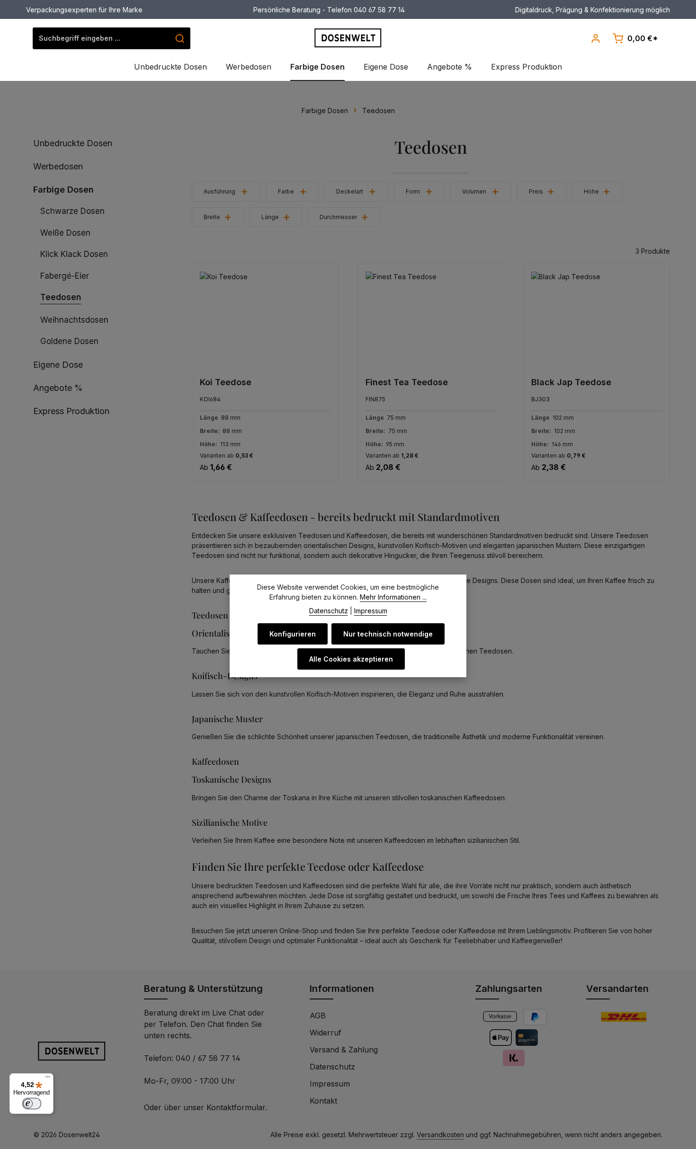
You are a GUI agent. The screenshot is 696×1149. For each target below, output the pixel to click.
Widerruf (325, 1032)
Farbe (286, 191)
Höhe (591, 191)
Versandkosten (440, 1135)
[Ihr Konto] (595, 38)
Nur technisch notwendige (388, 634)
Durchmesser (338, 217)
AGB (318, 1015)
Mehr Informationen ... (393, 597)
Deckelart (349, 191)
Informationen (342, 988)
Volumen (474, 191)
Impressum (330, 1083)
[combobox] (101, 38)
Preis (536, 191)
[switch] (31, 1103)
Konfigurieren (292, 634)
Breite (212, 217)
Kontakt (323, 1100)
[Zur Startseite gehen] (348, 38)
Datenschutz (332, 1066)
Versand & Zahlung (344, 1049)
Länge (270, 217)
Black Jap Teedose (571, 382)
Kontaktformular (236, 1107)
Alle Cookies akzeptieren (351, 659)
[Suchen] (180, 38)
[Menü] (48, 1079)
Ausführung (219, 191)
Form (413, 191)
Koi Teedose (225, 382)
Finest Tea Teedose (407, 382)
